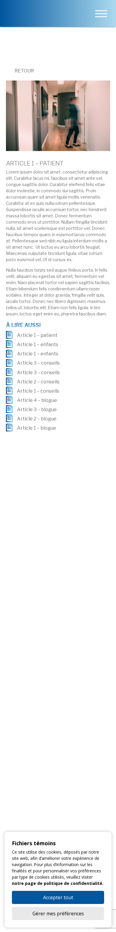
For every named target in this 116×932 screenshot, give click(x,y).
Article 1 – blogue (36, 428)
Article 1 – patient (37, 335)
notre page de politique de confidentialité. (58, 883)
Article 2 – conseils (38, 382)
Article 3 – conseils (38, 363)
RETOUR (24, 71)
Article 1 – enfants (37, 344)
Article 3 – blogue (37, 409)
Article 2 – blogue (37, 419)
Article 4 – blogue (37, 400)
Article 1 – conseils (38, 391)
